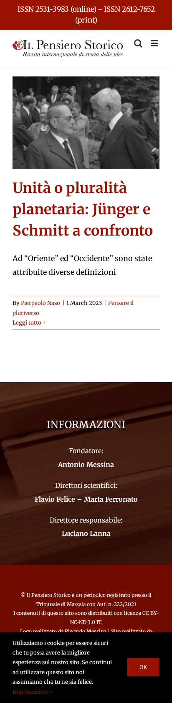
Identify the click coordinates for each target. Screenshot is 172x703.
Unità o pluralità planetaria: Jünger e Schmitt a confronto (83, 209)
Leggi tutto (27, 322)
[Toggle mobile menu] (155, 43)
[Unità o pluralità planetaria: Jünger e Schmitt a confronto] (86, 122)
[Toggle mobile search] (138, 43)
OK (143, 667)
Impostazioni (31, 691)
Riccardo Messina (85, 631)
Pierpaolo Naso (40, 303)
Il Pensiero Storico (49, 595)
